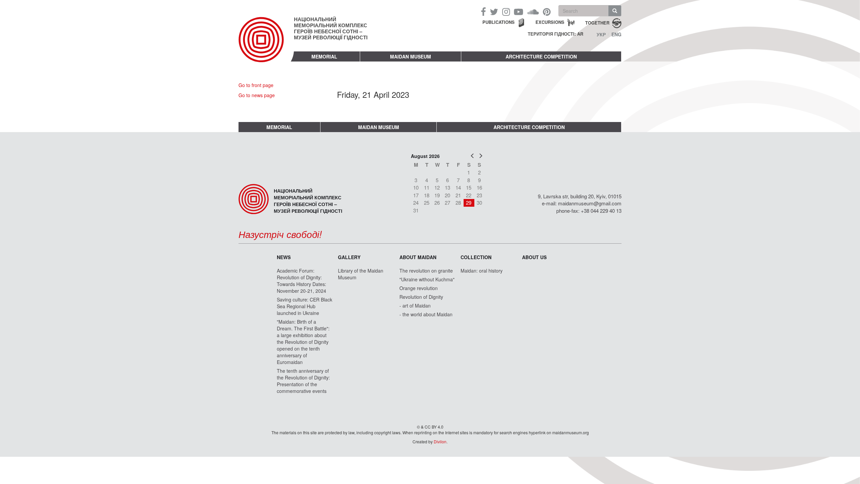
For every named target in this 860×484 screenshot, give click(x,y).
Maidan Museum (410, 56)
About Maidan (417, 257)
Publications (498, 22)
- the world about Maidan (426, 314)
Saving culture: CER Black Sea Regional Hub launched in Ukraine (304, 306)
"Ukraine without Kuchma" (427, 279)
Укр (601, 34)
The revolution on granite (426, 270)
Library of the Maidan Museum (360, 274)
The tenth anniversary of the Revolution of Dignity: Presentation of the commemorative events (303, 380)
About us (534, 257)
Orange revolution (418, 288)
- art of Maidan (415, 305)
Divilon (440, 441)
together (597, 22)
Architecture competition (541, 56)
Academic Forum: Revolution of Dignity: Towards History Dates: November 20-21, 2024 (301, 280)
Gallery (349, 257)
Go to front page (256, 85)
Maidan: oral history (482, 270)
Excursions (549, 22)
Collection (476, 257)
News (284, 257)
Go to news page (257, 95)
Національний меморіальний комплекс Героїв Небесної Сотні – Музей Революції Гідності (331, 28)
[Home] (266, 45)
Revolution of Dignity (421, 296)
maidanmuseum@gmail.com (589, 203)
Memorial (324, 56)
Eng (616, 34)
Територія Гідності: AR (555, 34)
